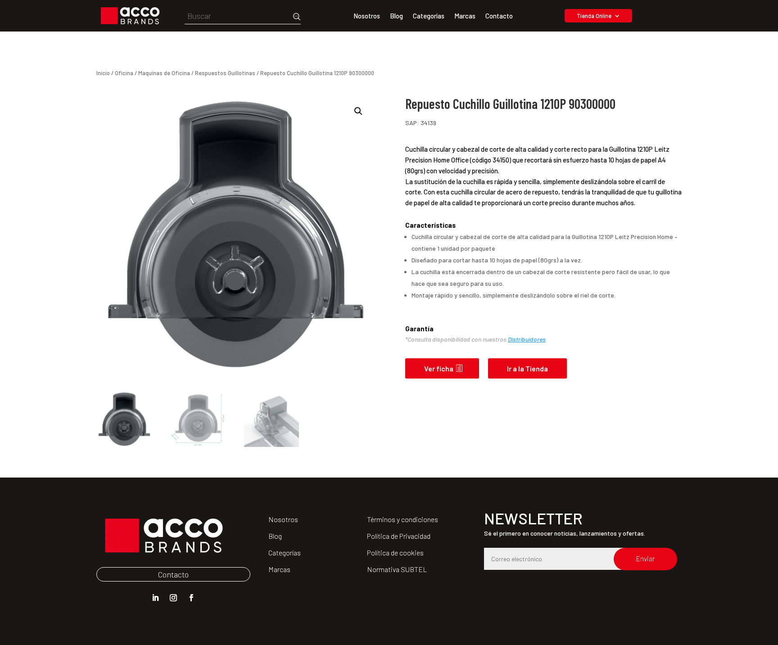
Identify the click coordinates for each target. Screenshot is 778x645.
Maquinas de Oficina (164, 73)
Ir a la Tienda (527, 368)
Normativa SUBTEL (397, 569)
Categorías (428, 16)
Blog (396, 16)
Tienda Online (594, 16)
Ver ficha (438, 368)
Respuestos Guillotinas (225, 73)
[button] (358, 111)
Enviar (645, 559)
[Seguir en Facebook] (191, 598)
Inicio (103, 73)
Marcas (464, 16)
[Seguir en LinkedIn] (155, 598)
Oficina (124, 73)
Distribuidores (527, 339)
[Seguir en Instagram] (173, 598)
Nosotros (366, 16)
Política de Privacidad (398, 536)
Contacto (499, 16)
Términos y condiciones (402, 519)
